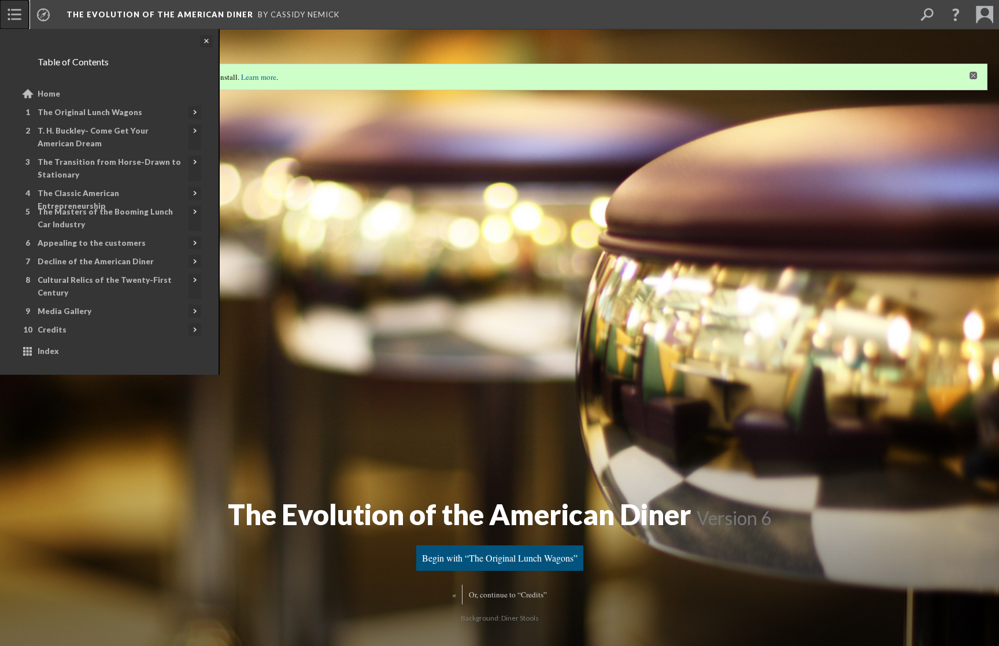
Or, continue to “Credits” (508, 594)
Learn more (258, 77)
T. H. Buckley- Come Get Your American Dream (93, 137)
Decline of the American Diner (96, 261)
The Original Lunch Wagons (90, 112)
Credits (52, 329)
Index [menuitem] (48, 351)
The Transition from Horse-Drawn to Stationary (109, 168)
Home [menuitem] (49, 93)
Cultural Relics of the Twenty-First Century (105, 286)
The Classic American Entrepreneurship (78, 200)
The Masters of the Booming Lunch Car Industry (105, 218)
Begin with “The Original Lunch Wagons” (500, 558)
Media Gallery (64, 311)
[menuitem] (14, 14)
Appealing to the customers (92, 243)
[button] (955, 14)
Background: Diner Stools (500, 618)
